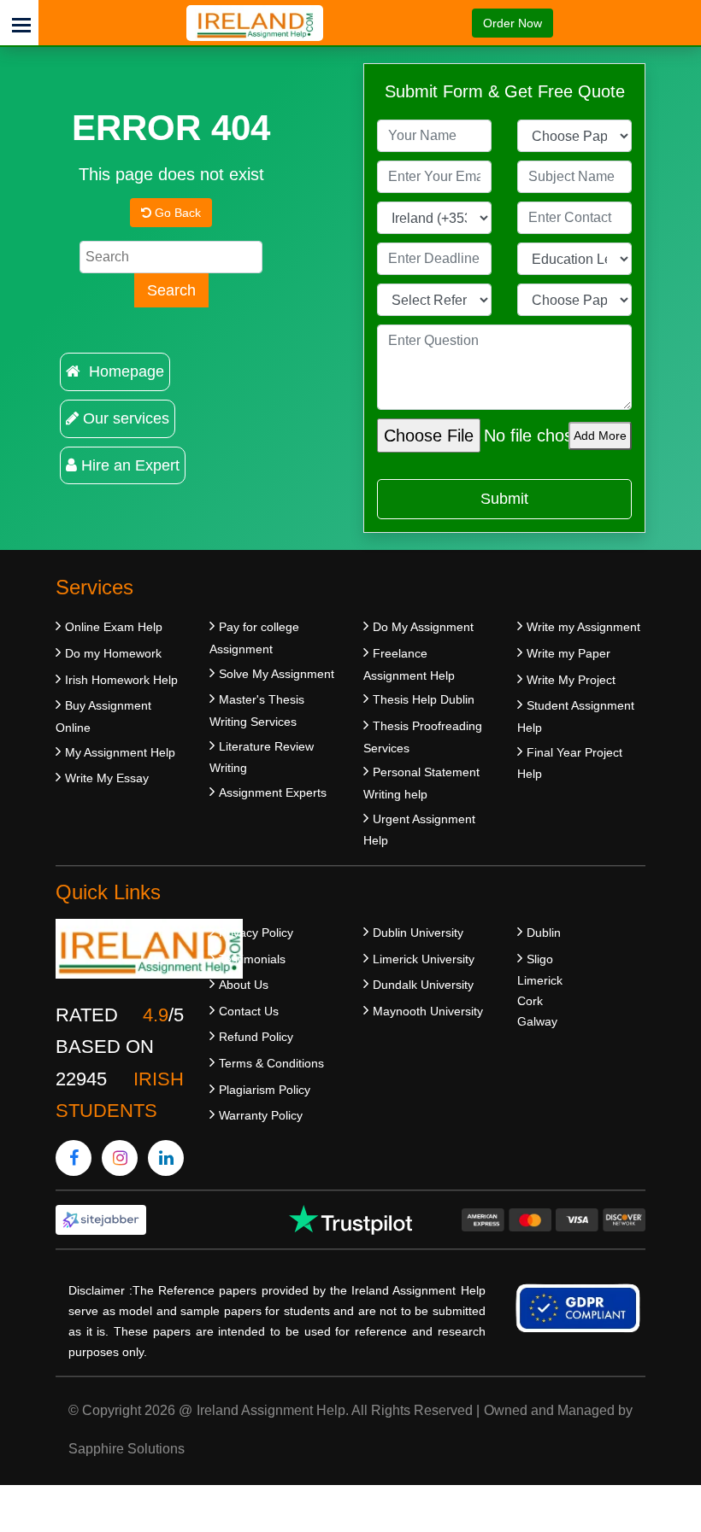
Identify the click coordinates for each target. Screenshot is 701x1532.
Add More (600, 435)
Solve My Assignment (276, 674)
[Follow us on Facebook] (73, 1158)
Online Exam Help (113, 627)
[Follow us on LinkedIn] (166, 1158)
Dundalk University (423, 984)
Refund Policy (256, 1037)
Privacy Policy (256, 932)
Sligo (540, 959)
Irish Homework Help (121, 680)
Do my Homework (113, 653)
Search (171, 290)
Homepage (124, 371)
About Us (243, 984)
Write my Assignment (583, 627)
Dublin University (418, 932)
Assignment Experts (273, 792)
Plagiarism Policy (264, 1089)
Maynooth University (428, 1011)
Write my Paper (568, 653)
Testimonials (252, 959)
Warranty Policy (261, 1115)
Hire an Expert (130, 465)
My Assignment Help (120, 752)
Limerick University (423, 959)
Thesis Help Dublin (423, 699)
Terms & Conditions (271, 1063)
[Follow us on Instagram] (120, 1158)
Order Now (512, 23)
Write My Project (571, 680)
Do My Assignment (423, 627)
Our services (126, 418)
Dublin (544, 932)
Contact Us (249, 1011)
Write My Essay (107, 778)
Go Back (176, 212)
